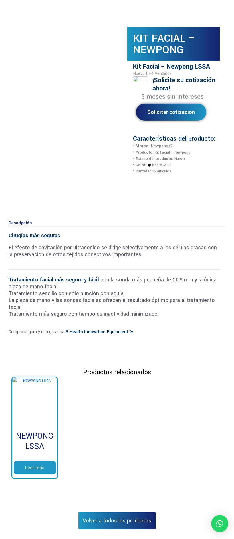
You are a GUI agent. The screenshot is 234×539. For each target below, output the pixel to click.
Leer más (35, 467)
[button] (219, 523)
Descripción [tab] (20, 222)
